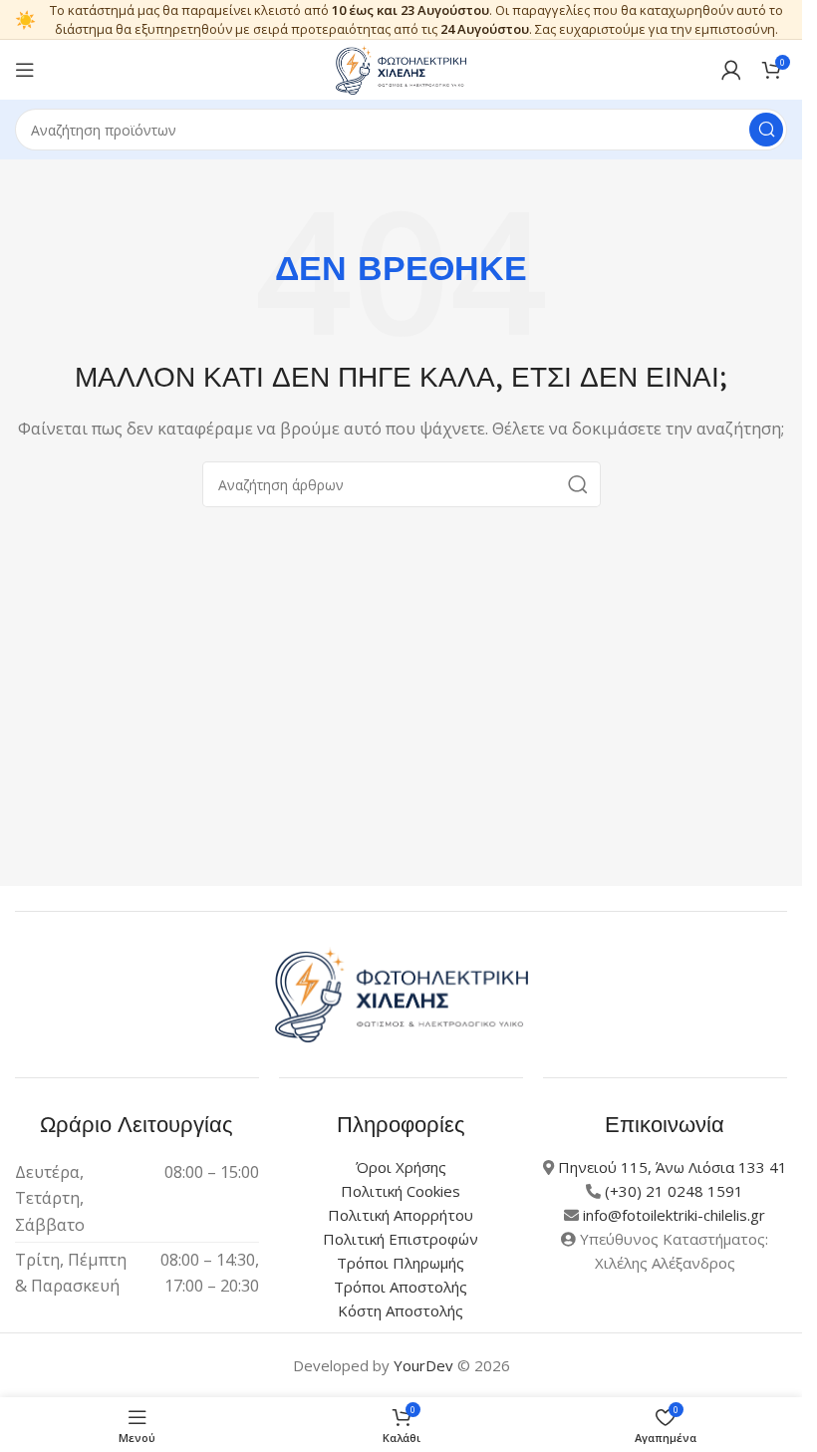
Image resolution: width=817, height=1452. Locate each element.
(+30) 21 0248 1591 (674, 1191)
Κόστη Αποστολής (400, 1310)
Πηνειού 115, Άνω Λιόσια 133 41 (672, 1167)
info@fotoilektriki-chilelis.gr (674, 1215)
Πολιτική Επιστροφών (400, 1239)
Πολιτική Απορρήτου (400, 1215)
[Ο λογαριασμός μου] (731, 70)
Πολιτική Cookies (400, 1191)
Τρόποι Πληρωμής (400, 1263)
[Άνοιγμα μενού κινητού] (25, 70)
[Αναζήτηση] (766, 129)
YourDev (423, 1365)
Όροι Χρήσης (401, 1167)
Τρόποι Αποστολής (400, 1287)
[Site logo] (401, 68)
